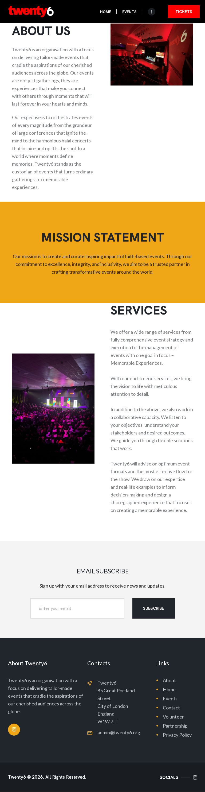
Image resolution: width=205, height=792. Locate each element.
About (169, 680)
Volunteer (173, 717)
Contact (171, 708)
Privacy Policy (177, 735)
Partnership (175, 726)
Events (170, 698)
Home (169, 689)
